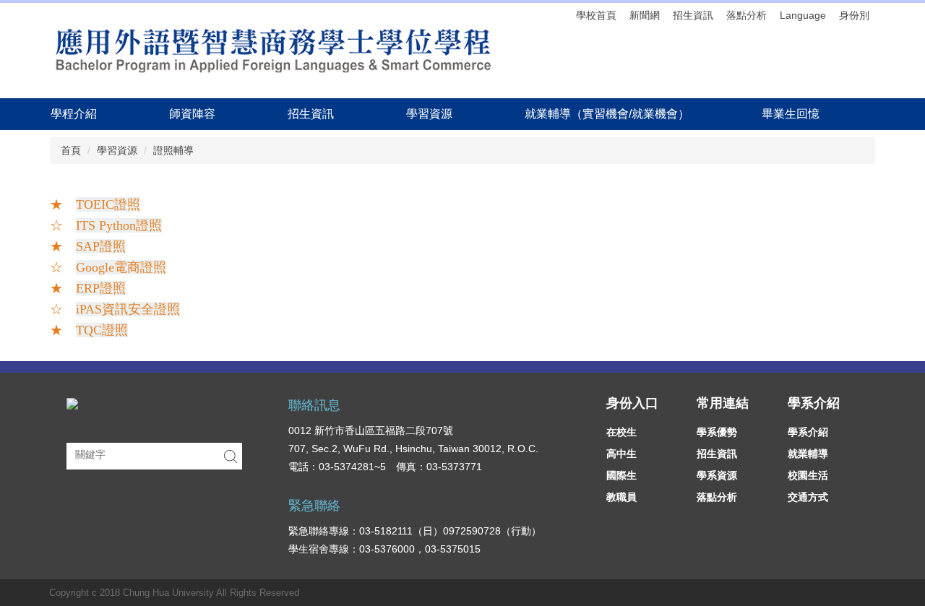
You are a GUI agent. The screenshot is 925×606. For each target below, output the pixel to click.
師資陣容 (192, 114)
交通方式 (808, 497)
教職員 (621, 497)
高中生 (621, 453)
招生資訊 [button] (311, 114)
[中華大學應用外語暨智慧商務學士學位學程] (272, 50)
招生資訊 (693, 15)
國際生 (621, 475)
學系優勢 (717, 432)
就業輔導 (808, 453)
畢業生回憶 (790, 114)
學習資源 (117, 150)
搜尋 (230, 456)
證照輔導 (173, 150)
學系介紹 (808, 432)
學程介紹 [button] (74, 114)
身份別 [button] (854, 15)
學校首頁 (596, 15)
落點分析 (746, 15)
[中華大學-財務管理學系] (72, 403)
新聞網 (644, 15)
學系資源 (717, 475)
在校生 (621, 432)
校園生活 (808, 475)
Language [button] (803, 15)
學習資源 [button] (429, 114)
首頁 (71, 150)
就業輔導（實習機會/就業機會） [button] (607, 114)
